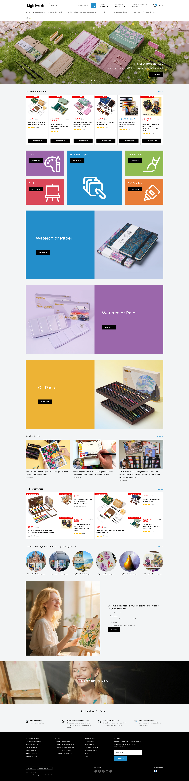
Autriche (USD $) (43, 768)
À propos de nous (149, 12)
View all (161, 91)
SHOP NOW (43, 252)
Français (29, 768)
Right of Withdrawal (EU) (63, 753)
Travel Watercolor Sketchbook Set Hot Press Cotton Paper (59, 126)
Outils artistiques (31, 753)
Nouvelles (136, 12)
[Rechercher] (93, 5)
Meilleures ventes (32, 747)
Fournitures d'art (31, 750)
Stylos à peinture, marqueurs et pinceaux (82, 12)
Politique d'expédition (62, 741)
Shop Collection (34, 60)
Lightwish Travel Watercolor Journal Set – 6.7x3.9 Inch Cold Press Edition (83, 124)
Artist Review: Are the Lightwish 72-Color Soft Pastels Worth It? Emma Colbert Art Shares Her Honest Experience (139, 474)
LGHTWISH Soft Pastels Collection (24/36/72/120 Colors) (127, 124)
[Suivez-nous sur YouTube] (107, 771)
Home (28, 12)
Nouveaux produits (32, 744)
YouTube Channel (32, 756)
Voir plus (114, 630)
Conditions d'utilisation (63, 750)
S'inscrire (120, 758)
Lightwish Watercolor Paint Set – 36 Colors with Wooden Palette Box (83, 501)
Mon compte (136, 6)
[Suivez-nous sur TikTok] (110, 771)
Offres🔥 (29, 18)
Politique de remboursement (65, 744)
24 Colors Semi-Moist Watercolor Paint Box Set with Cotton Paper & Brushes (41, 532)
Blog (86, 753)
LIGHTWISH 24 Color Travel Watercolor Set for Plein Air (37, 123)
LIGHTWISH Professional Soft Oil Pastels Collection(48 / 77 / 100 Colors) (150, 127)
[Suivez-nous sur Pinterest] (103, 771)
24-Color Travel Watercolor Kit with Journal (105, 123)
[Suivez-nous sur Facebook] (95, 771)
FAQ (86, 756)
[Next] (163, 119)
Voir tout (160, 436)
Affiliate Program (91, 750)
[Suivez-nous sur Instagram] (99, 771)
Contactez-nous (90, 741)
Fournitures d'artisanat (119, 12)
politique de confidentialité (64, 747)
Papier (104, 12)
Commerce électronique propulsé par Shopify (39, 775)
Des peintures (38, 12)
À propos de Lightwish (33, 741)
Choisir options (37, 140)
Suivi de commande (91, 747)
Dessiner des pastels (55, 12)
